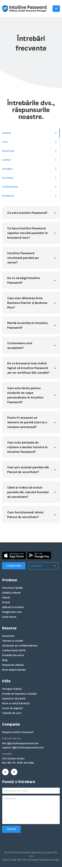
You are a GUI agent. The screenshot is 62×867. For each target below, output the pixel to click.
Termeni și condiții (12, 640)
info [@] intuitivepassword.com (20, 743)
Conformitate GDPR (13, 650)
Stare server (9, 616)
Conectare (14, 565)
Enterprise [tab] (8, 195)
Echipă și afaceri (11, 592)
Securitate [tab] (8, 150)
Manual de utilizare (13, 664)
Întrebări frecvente (13, 655)
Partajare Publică (12, 688)
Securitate (8, 635)
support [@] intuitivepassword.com (23, 747)
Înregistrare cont (12, 612)
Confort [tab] (6, 159)
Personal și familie (12, 587)
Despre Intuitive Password (17, 732)
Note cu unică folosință (15, 703)
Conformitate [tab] (10, 186)
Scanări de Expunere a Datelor (19, 693)
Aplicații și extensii (12, 607)
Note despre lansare (14, 669)
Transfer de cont (11, 713)
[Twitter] (5, 772)
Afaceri (6, 597)
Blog (4, 660)
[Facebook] (14, 772)
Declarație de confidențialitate (20, 645)
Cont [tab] (5, 141)
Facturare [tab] (7, 177)
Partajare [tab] (7, 168)
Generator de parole (13, 698)
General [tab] (6, 132)
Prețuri (6, 602)
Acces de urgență (12, 708)
